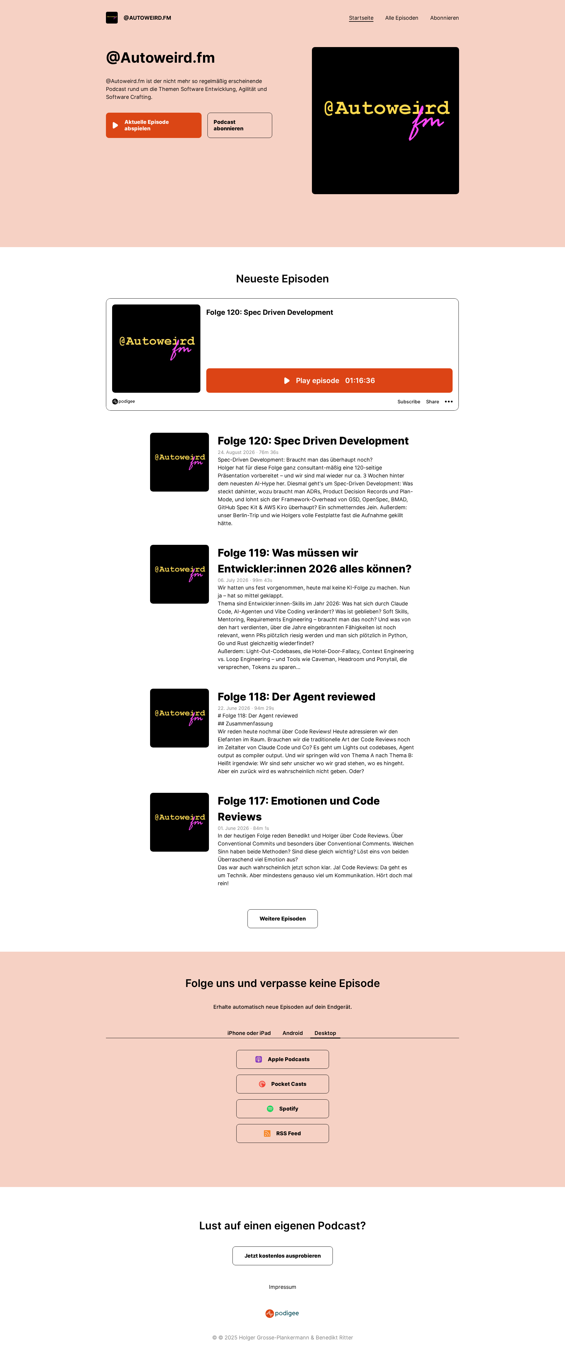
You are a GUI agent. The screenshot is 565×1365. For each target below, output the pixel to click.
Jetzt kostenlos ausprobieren (283, 1256)
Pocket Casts (288, 1084)
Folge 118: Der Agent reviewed (296, 696)
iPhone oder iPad (249, 1033)
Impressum (282, 1287)
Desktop (325, 1033)
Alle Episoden (401, 18)
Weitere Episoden (283, 918)
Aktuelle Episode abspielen (146, 125)
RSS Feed (288, 1133)
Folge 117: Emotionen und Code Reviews (299, 808)
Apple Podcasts (289, 1059)
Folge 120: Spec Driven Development (313, 440)
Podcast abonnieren (228, 125)
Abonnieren (444, 18)
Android (292, 1033)
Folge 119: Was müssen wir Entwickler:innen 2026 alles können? (315, 560)
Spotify (288, 1109)
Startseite (361, 18)
